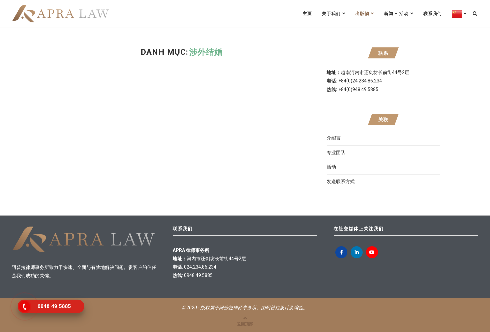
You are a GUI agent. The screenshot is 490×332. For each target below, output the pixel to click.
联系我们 (432, 13)
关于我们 (331, 13)
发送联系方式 (341, 181)
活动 (331, 167)
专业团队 (336, 152)
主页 (307, 13)
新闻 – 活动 (396, 13)
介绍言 (334, 137)
